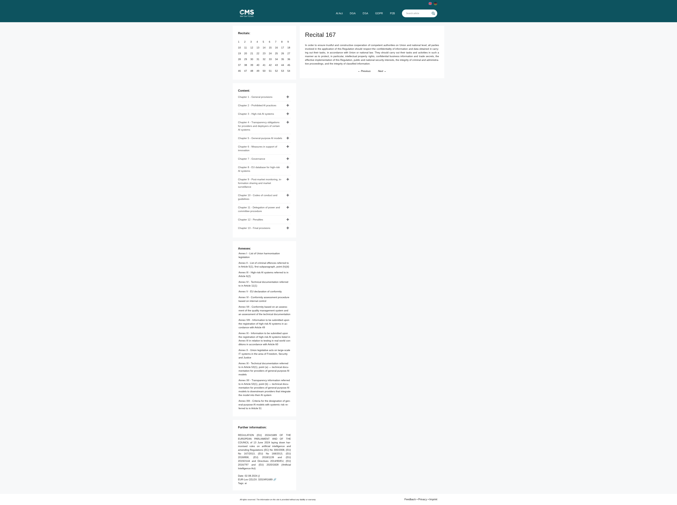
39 (252, 65)
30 (252, 59)
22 (258, 53)
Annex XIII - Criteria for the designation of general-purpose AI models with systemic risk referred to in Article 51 (265, 404)
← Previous (364, 71)
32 (264, 59)
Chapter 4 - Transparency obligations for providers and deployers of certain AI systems (259, 126)
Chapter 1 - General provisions (255, 97)
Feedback (410, 499)
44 (283, 65)
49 (258, 70)
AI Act (339, 13)
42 (270, 65)
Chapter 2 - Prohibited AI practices (257, 105)
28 (240, 59)
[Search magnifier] (433, 13)
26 (283, 53)
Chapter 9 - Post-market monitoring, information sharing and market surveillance (260, 183)
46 (240, 70)
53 (283, 70)
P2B (392, 13)
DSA (365, 13)
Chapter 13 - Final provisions (254, 228)
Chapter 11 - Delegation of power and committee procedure (259, 209)
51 (270, 70)
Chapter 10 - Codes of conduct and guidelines (257, 197)
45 (289, 65)
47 (246, 70)
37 (240, 65)
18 (289, 47)
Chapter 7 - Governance (251, 158)
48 (252, 70)
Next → (382, 71)
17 (283, 47)
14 (264, 47)
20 (246, 53)
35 (283, 59)
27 (289, 53)
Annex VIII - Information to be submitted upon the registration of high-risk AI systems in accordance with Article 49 (264, 324)
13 (258, 47)
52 (277, 70)
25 (277, 53)
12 (252, 47)
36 (289, 59)
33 (270, 59)
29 (246, 59)
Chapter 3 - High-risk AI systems (256, 113)
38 (246, 65)
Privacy (422, 499)
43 (277, 65)
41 (264, 65)
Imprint (433, 499)
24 (270, 53)
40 (258, 65)
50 (264, 70)
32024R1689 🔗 (267, 479)
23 (264, 53)
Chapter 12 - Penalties (250, 219)
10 (240, 47)
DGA (353, 13)
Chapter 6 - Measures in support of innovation (257, 148)
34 (277, 59)
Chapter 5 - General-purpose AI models (260, 138)
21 (252, 53)
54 (289, 70)
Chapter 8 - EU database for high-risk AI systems (259, 169)
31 (258, 59)
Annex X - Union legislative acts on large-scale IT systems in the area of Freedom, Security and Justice (264, 354)
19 (240, 53)
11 (246, 47)
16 (277, 47)
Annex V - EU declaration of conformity (260, 291)
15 (270, 47)
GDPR (379, 13)
